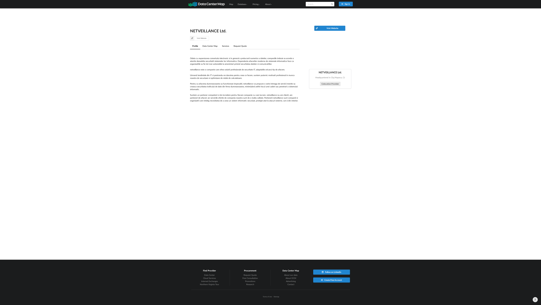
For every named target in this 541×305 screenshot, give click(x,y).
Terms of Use (267, 297)
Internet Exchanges (209, 281)
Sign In (347, 4)
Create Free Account (333, 280)
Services (225, 46)
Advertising (291, 281)
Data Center (209, 275)
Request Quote (240, 46)
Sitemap (276, 297)
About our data (290, 275)
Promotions (250, 281)
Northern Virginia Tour (209, 284)
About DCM (291, 278)
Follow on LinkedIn (333, 272)
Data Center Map (210, 46)
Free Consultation (250, 278)
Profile (195, 46)
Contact (290, 284)
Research (250, 284)
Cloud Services (209, 278)
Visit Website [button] (201, 38)
